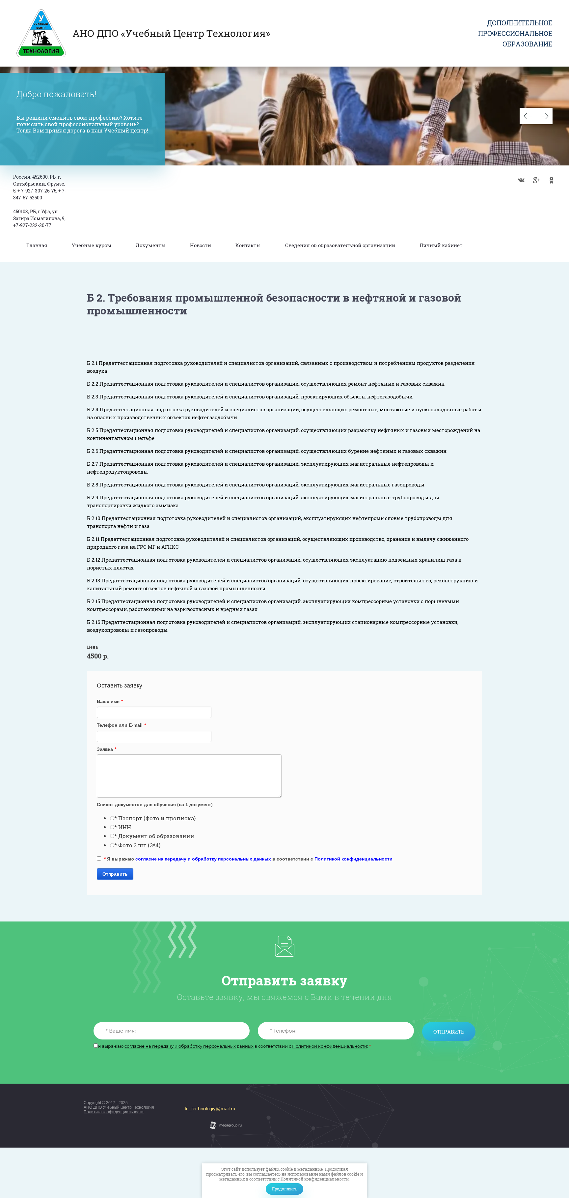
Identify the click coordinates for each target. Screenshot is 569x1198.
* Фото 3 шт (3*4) (137, 845)
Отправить (115, 874)
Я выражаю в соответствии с (248, 859)
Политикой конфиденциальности (315, 1179)
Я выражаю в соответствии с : (234, 1046)
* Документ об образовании (154, 836)
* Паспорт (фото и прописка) (155, 818)
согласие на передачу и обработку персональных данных (203, 859)
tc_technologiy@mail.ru (210, 1108)
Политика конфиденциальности (114, 1112)
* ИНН (122, 827)
